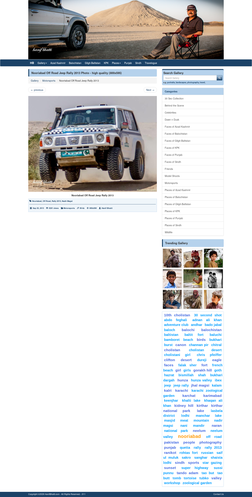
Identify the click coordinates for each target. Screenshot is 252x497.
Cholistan (172, 350)
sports (193, 463)
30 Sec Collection (174, 98)
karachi (181, 390)
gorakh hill (202, 370)
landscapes (181, 82)
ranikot (170, 453)
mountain (201, 420)
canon (180, 345)
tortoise (190, 478)
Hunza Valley (201, 380)
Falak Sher (187, 365)
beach (188, 340)
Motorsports (48, 80)
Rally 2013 (56, 201)
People (189, 442)
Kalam (217, 385)
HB (32, 63)
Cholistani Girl (177, 355)
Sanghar (200, 457)
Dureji (202, 360)
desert (186, 360)
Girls (187, 370)
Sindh (138, 63)
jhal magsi (200, 385)
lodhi (185, 415)
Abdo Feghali (175, 320)
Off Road (47, 201)
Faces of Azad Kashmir (177, 126)
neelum (199, 431)
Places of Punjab (174, 218)
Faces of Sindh (173, 161)
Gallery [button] (41, 63)
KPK (106, 63)
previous (37, 90)
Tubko (204, 478)
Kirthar (202, 406)
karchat (188, 396)
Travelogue (151, 63)
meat (184, 420)
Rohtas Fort (188, 453)
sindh (180, 463)
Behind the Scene (174, 105)
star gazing (212, 463)
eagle (217, 360)
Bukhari (215, 340)
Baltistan (171, 335)
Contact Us (218, 494)
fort (204, 365)
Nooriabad (37, 201)
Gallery (35, 80)
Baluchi (216, 335)
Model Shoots (172, 176)
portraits (171, 82)
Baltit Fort (193, 335)
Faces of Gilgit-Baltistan (177, 140)
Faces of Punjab (173, 154)
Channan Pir (199, 345)
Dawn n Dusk (172, 119)
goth (218, 370)
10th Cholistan (177, 315)
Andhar (196, 325)
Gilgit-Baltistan (92, 63)
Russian (207, 453)
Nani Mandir (192, 425)
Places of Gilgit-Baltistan (178, 204)
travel (202, 82)
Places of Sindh (173, 225)
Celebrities (170, 112)
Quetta (185, 447)
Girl (178, 370)
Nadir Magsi (67, 201)
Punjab (128, 63)
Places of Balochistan (176, 197)
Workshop (172, 483)
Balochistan (75, 63)
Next (150, 90)
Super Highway (194, 468)
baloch (169, 330)
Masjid (169, 420)
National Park (176, 431)
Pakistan (171, 442)
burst (168, 345)
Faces (168, 365)
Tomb (177, 478)
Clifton (169, 360)
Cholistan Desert (205, 350)
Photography (210, 442)
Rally (197, 447)
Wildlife (168, 232)
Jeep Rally (181, 385)
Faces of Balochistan (176, 133)
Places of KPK (172, 211)
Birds (201, 340)
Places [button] (115, 63)
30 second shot (208, 315)
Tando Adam (187, 473)
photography (193, 82)
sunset (170, 468)
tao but (208, 473)
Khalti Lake (191, 400)
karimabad (212, 396)
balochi (188, 330)
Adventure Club (176, 325)
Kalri (168, 390)
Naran (217, 425)
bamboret (172, 340)
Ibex (218, 380)
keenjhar (171, 400)
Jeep (167, 385)
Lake (200, 411)
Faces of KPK (172, 147)
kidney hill (183, 406)
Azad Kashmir (57, 63)
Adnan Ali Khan (207, 320)
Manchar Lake (209, 415)
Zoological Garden (197, 483)
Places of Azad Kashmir (177, 190)
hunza (182, 380)
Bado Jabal (213, 325)
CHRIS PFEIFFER (209, 355)
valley (216, 478)
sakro (186, 457)
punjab (170, 447)
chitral (216, 345)
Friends (169, 169)
